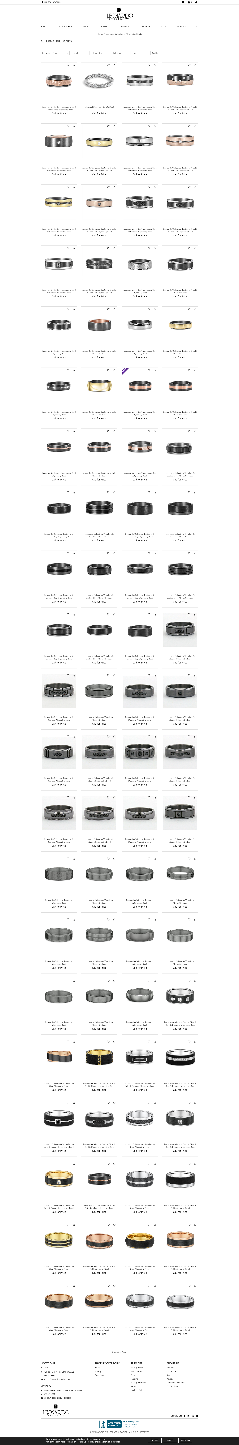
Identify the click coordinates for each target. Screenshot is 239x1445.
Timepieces (125, 26)
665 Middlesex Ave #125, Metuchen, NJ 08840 (61, 1388)
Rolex (44, 26)
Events (133, 1375)
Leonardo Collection (115, 34)
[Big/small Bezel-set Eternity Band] (99, 80)
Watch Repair (136, 1371)
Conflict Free (172, 1386)
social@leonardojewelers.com (57, 1379)
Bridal (86, 26)
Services (145, 26)
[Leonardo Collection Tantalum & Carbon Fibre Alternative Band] (180, 447)
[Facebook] (184, 1416)
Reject (170, 1440)
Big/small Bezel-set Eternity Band (99, 107)
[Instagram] (188, 1416)
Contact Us (171, 1371)
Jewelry (104, 26)
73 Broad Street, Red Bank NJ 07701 (57, 1370)
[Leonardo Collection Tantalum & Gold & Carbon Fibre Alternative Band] (59, 80)
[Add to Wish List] (68, 65)
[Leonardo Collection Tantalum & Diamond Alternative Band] (180, 630)
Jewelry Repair (137, 1368)
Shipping (134, 1379)
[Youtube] (197, 1416)
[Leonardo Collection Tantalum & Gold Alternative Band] (140, 264)
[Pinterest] (192, 1416)
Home (100, 34)
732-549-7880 (49, 1394)
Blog (168, 1375)
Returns (134, 1386)
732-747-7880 (49, 1376)
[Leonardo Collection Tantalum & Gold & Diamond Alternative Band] (140, 80)
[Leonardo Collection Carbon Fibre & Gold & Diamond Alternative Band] (180, 996)
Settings (185, 1440)
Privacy (170, 1379)
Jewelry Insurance (138, 1383)
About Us (180, 26)
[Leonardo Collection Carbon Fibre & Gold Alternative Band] (59, 1057)
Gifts (163, 26)
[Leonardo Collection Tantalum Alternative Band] (99, 691)
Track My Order (137, 1390)
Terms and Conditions (176, 1383)
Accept (154, 1440)
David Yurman (65, 26)
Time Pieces (100, 1375)
